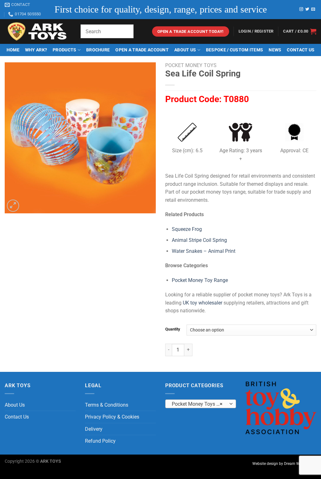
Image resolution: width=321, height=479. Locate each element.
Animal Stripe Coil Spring (199, 240)
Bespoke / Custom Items (234, 50)
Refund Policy (100, 441)
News (275, 50)
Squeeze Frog (187, 229)
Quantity (172, 329)
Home (13, 50)
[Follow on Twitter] (307, 9)
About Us (185, 50)
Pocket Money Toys (191, 65)
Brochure (98, 50)
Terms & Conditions (106, 405)
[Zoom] (13, 206)
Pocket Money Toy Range (200, 280)
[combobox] (200, 403)
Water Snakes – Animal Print (203, 251)
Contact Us (300, 50)
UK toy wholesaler (202, 303)
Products (64, 50)
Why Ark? (36, 50)
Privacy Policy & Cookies (112, 417)
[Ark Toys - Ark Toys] (38, 32)
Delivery (94, 429)
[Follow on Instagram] (301, 9)
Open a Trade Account (142, 50)
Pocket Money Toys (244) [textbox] (200, 404)
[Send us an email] (313, 9)
